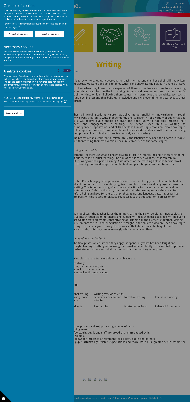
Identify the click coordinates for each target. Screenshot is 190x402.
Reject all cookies (50, 34)
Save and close (14, 113)
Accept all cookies (18, 34)
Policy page (57, 101)
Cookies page (10, 27)
